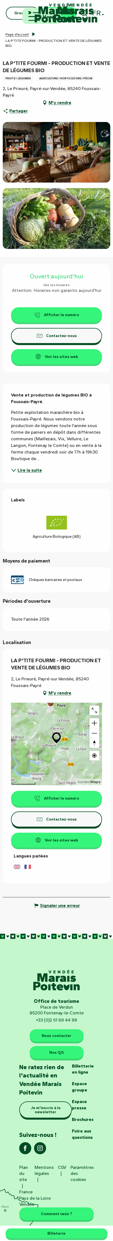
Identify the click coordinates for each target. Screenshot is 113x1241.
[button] (56, 152)
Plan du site (23, 1173)
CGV (62, 1167)
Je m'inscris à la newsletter (45, 1109)
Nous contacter (56, 1035)
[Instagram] (40, 1150)
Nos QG (56, 1052)
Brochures (83, 1119)
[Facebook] (25, 1150)
